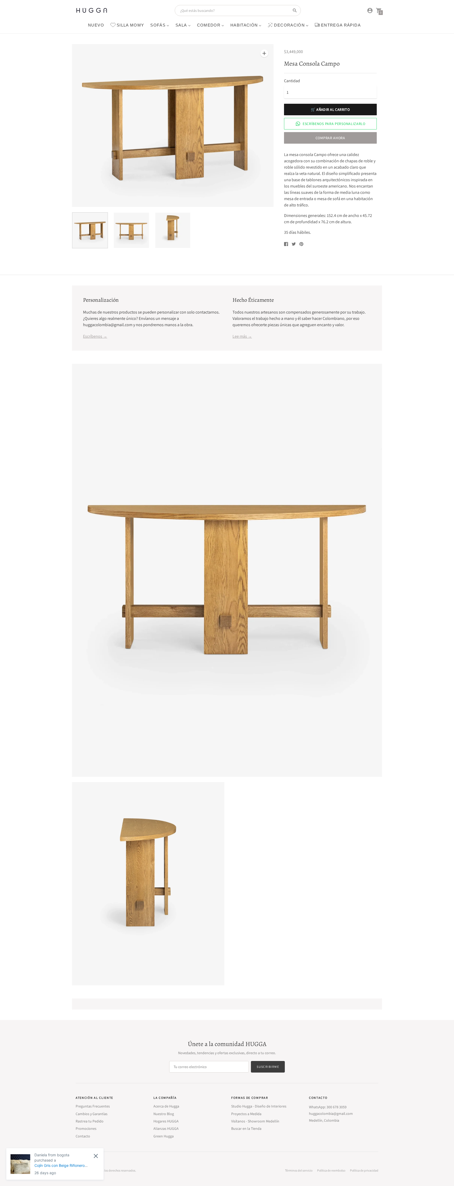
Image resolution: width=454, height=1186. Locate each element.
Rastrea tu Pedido (90, 1121)
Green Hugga (163, 1136)
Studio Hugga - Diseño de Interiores (258, 1106)
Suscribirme (268, 1067)
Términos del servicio (298, 1170)
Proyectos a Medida (246, 1113)
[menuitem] (96, 25)
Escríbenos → (95, 336)
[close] (95, 1155)
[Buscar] (295, 10)
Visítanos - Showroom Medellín (255, 1121)
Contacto (83, 1136)
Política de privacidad (364, 1170)
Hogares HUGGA (166, 1121)
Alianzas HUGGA (166, 1128)
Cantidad (292, 81)
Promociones (86, 1128)
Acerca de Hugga (166, 1106)
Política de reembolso (331, 1170)
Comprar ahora (330, 138)
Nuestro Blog (163, 1113)
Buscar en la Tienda (246, 1128)
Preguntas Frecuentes (93, 1106)
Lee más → (242, 336)
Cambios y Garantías (91, 1113)
